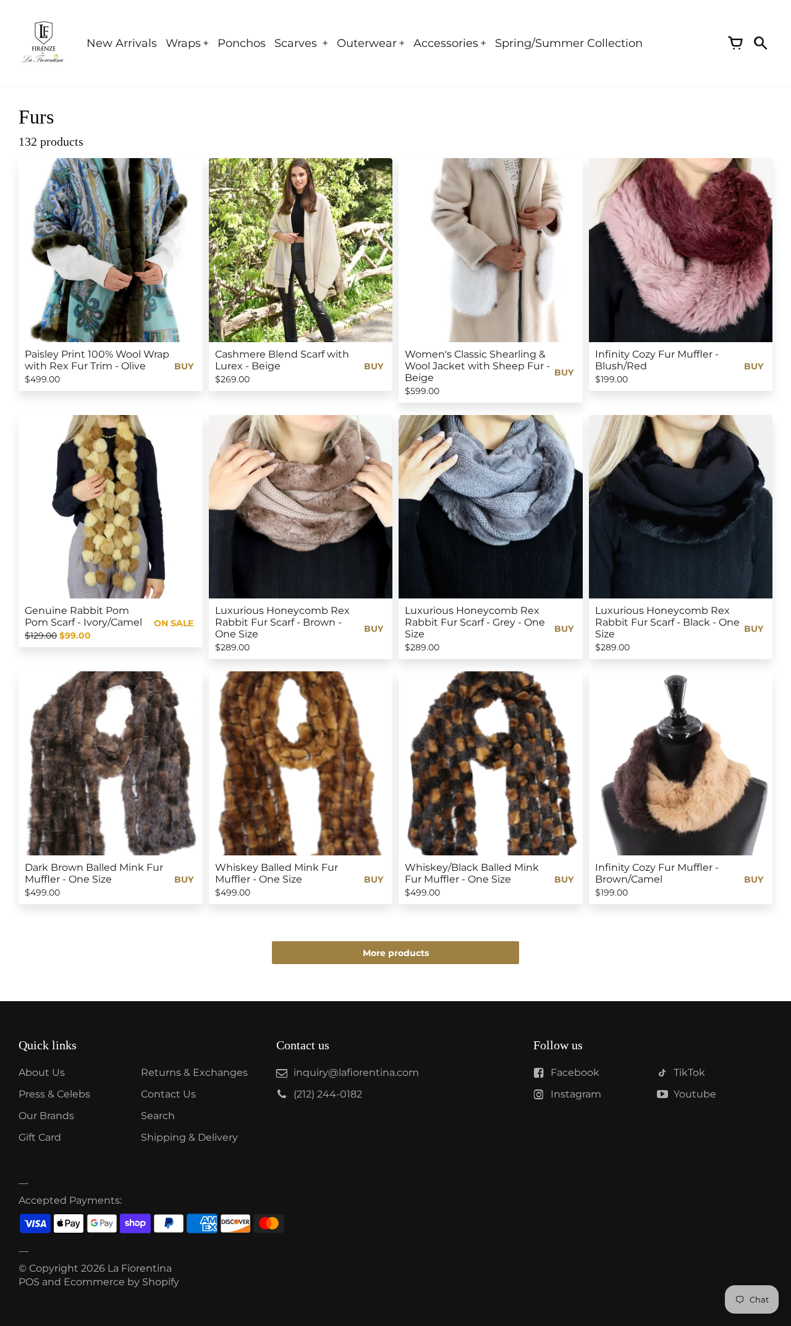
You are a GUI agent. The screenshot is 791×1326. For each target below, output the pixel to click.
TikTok (689, 1072)
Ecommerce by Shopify (121, 1282)
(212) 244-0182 (328, 1094)
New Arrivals (122, 43)
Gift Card (40, 1137)
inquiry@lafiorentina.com (356, 1072)
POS (29, 1282)
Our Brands (46, 1116)
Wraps (183, 43)
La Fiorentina (140, 1268)
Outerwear (367, 43)
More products (396, 953)
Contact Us (168, 1094)
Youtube (695, 1094)
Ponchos (242, 43)
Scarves (297, 43)
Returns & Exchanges (194, 1072)
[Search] (760, 43)
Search (158, 1116)
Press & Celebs (54, 1094)
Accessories (445, 43)
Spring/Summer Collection (569, 43)
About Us (42, 1072)
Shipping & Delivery (189, 1137)
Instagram (576, 1094)
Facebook (575, 1072)
